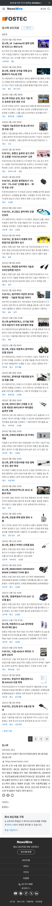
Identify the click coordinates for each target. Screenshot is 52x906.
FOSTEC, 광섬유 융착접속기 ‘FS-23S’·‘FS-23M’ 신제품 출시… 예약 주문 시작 (18, 184)
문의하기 (26, 888)
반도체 (4, 230)
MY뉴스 (10, 824)
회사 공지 (16, 89)
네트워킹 (5, 61)
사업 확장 (11, 480)
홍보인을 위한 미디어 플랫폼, (26, 3)
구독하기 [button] (27, 28)
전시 (9, 508)
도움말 (26, 878)
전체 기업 (7, 731)
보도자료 (26, 860)
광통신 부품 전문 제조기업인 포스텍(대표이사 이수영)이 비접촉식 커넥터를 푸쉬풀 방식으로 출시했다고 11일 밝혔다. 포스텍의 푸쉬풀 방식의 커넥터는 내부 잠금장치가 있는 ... (18, 556)
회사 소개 (20, 901)
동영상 (5, 807)
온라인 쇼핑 (12, 171)
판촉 (9, 257)
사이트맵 (38, 901)
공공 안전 (11, 535)
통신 (9, 89)
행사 (12, 61)
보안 (4, 89)
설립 (20, 171)
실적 (9, 285)
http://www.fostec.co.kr (16, 761)
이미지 (5, 802)
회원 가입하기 (11, 830)
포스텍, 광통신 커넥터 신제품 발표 (18, 544)
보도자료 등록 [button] (26, 852)
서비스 (26, 866)
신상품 (10, 202)
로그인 (12, 901)
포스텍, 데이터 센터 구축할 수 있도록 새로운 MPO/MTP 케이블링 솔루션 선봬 (17, 407)
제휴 (9, 340)
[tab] (26, 860)
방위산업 (11, 116)
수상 (9, 144)
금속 (9, 312)
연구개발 (18, 367)
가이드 (26, 872)
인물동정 (20, 116)
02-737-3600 (27, 884)
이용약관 (29, 901)
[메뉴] (3, 9)
